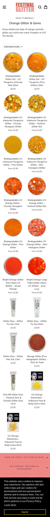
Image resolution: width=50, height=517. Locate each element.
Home (18, 18)
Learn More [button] (10, 505)
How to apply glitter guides (24, 457)
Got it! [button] (25, 512)
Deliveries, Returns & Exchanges (24, 467)
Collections (28, 18)
